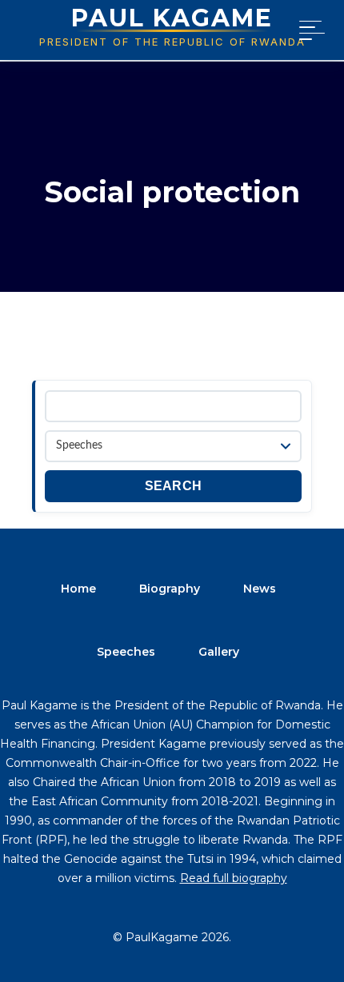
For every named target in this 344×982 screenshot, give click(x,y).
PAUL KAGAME (172, 18)
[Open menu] (309, 30)
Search (173, 486)
